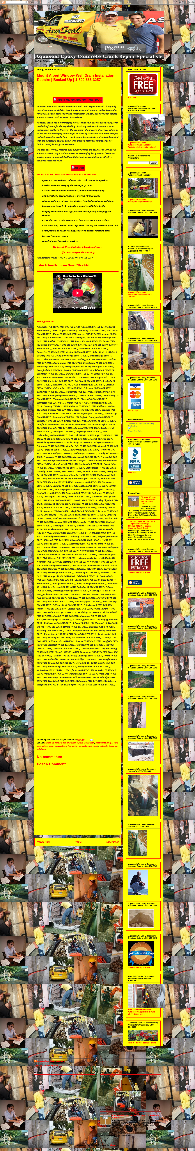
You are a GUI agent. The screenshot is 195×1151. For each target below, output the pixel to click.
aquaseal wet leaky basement (51, 1061)
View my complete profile (46, 1065)
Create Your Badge (135, 431)
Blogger (113, 1145)
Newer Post (43, 842)
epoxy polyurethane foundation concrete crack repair (73, 746)
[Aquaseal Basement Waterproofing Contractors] (129, 429)
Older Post (112, 842)
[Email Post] (91, 739)
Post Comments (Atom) (84, 850)
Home (78, 842)
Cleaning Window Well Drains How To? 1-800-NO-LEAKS (148, 500)
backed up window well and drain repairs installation (69, 743)
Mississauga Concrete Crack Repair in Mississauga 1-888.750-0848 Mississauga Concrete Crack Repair (141, 525)
